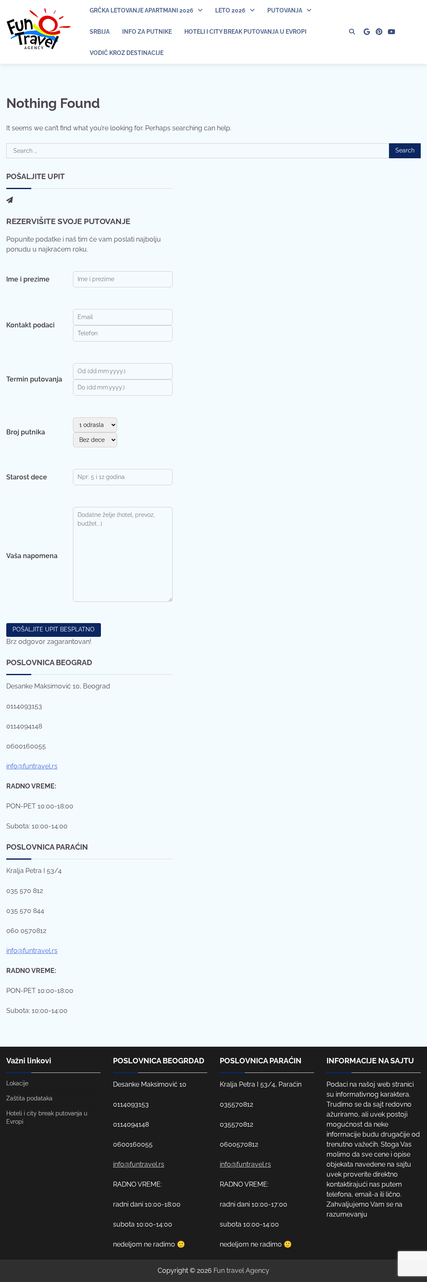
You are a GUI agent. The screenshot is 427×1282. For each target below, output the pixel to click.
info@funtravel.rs (32, 766)
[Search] (352, 31)
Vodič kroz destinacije (126, 53)
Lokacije (17, 1083)
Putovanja (284, 10)
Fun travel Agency (241, 1271)
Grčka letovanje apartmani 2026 (141, 10)
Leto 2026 (230, 10)
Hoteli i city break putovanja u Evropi (245, 31)
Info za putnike (147, 31)
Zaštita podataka (29, 1098)
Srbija (100, 31)
